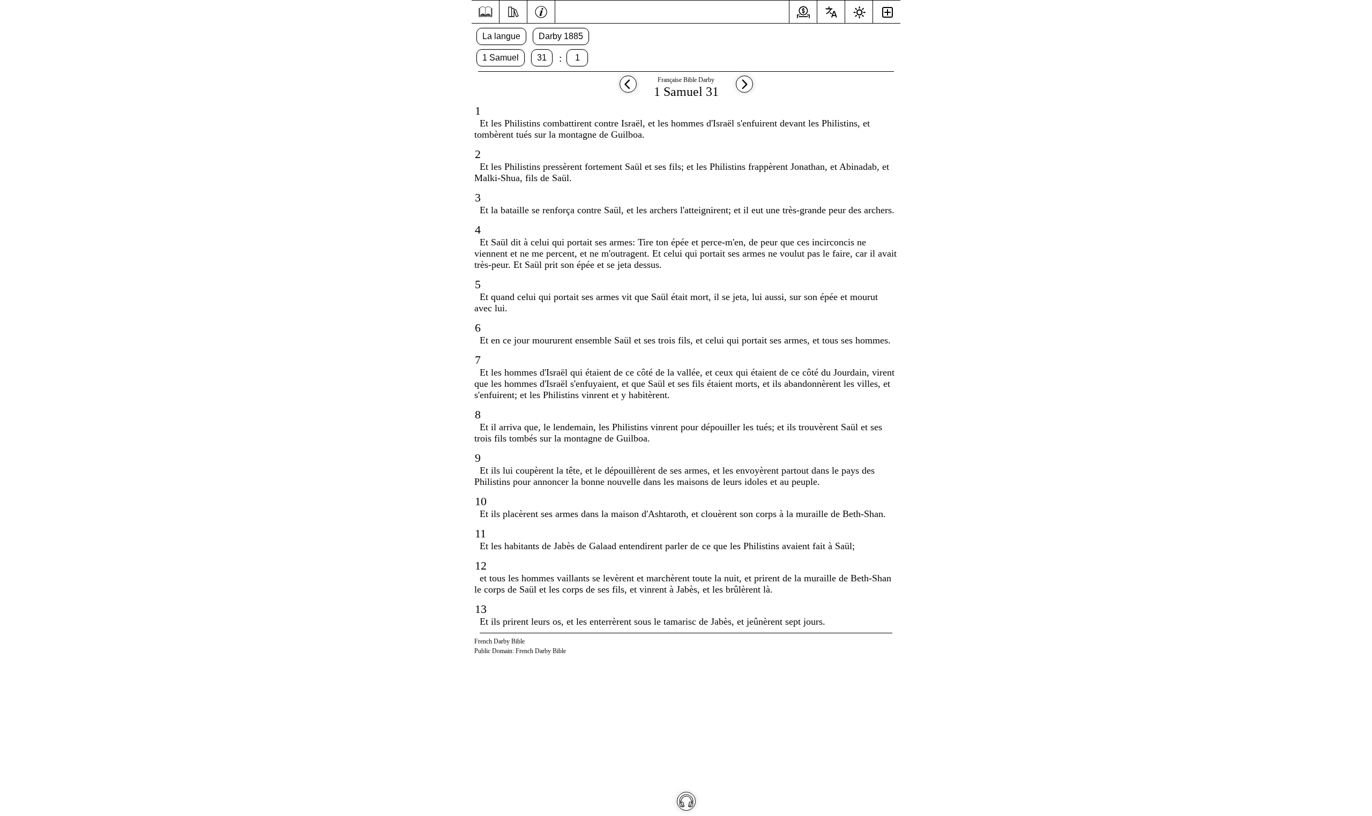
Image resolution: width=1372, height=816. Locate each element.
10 (481, 501)
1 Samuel (500, 57)
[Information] (541, 10)
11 (480, 533)
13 (481, 609)
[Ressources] (513, 10)
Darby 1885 (561, 36)
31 (542, 57)
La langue (501, 36)
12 (481, 565)
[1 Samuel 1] (744, 89)
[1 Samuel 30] (628, 89)
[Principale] (485, 12)
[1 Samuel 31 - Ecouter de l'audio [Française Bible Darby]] (686, 801)
